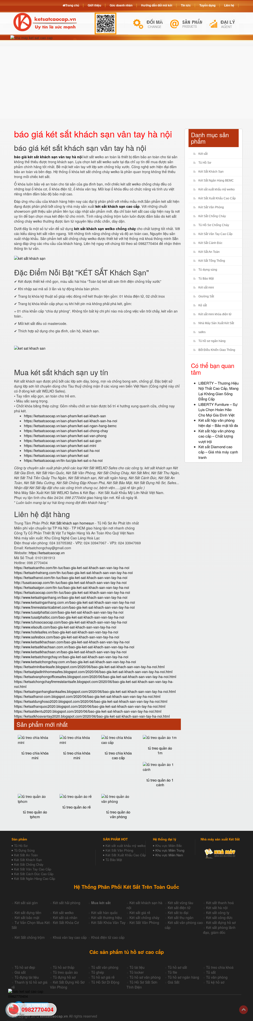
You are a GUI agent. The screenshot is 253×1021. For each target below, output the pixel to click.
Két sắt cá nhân (65, 917)
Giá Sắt (173, 982)
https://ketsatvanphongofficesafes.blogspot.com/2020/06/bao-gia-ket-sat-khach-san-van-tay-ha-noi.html (95, 676)
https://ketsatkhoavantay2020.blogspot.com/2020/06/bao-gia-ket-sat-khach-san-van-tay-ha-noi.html (92, 716)
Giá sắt (20, 972)
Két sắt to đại (178, 912)
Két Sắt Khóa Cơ (66, 922)
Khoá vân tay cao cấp (70, 937)
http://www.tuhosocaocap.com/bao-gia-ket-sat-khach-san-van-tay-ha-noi (70, 622)
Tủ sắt (211, 972)
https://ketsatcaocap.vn (47, 552)
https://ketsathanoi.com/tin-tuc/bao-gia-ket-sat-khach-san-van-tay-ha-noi (70, 577)
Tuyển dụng (207, 5)
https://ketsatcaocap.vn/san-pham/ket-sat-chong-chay (66, 430)
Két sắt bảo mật (27, 917)
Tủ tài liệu (137, 967)
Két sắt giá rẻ (139, 912)
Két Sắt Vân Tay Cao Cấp (215, 234)
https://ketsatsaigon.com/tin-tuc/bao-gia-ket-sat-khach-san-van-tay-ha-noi (71, 587)
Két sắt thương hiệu (106, 917)
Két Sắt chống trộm (30, 937)
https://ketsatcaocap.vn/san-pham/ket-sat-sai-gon (62, 440)
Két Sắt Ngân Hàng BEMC (216, 180)
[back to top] (243, 1009)
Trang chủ (72, 5)
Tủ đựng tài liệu (27, 977)
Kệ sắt (202, 305)
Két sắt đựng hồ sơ (221, 922)
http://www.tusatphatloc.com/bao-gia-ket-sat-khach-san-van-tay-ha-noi (69, 617)
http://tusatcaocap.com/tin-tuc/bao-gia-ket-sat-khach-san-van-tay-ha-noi (70, 582)
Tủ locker (136, 972)
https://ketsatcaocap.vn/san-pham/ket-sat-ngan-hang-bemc (70, 425)
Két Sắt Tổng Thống (211, 260)
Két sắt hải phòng (66, 902)
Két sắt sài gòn (26, 902)
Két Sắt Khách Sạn (211, 171)
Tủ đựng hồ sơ (64, 977)
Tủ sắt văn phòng (104, 967)
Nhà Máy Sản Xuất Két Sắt (216, 323)
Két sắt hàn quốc (104, 912)
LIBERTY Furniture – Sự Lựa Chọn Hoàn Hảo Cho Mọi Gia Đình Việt (217, 410)
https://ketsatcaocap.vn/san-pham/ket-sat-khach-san (65, 415)
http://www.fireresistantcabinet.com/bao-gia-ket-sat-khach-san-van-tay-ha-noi (74, 607)
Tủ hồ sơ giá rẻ (103, 977)
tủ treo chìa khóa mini (34, 755)
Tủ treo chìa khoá (219, 967)
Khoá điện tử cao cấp (108, 937)
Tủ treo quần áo (65, 972)
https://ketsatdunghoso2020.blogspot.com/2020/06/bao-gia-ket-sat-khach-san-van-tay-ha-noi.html (90, 701)
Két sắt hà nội (217, 907)
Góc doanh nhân (121, 5)
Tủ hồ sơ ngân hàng (212, 341)
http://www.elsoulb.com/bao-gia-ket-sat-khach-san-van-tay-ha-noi (65, 627)
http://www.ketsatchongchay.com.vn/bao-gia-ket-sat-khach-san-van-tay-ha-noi (75, 661)
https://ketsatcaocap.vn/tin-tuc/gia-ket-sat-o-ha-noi (63, 460)
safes (202, 332)
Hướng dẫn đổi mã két (156, 5)
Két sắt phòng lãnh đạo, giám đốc (219, 930)
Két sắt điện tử (179, 907)
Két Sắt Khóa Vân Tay (108, 922)
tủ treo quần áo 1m (160, 750)
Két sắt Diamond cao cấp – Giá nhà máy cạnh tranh (218, 452)
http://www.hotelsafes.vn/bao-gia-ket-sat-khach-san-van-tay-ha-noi (66, 631)
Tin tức (186, 5)
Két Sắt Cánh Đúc (210, 243)
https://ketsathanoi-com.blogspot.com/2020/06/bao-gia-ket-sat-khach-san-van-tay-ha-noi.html (87, 696)
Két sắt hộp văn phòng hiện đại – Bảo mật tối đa (218, 423)
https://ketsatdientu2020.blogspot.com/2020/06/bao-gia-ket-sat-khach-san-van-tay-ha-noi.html (87, 711)
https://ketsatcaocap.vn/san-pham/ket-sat (56, 455)
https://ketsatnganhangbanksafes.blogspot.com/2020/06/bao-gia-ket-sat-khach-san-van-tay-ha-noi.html (95, 691)
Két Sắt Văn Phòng (211, 207)
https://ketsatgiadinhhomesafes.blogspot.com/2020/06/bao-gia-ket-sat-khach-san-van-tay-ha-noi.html (93, 671)
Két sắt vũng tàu (180, 902)
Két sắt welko (63, 912)
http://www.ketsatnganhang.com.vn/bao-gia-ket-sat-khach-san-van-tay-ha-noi (74, 602)
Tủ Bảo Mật (206, 278)
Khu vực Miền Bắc (168, 845)
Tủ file (172, 972)
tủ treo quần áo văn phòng (118, 814)
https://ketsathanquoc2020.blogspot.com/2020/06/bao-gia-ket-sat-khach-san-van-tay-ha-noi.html (89, 706)
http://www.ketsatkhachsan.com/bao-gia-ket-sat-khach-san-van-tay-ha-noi (71, 641)
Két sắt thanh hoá (220, 902)
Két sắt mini (206, 287)
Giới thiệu (94, 5)
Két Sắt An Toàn (209, 252)
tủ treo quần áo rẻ (77, 807)
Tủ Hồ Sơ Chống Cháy (213, 225)
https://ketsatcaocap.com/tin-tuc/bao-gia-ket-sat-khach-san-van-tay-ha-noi (72, 592)
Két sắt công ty (217, 912)
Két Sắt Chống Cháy (212, 216)
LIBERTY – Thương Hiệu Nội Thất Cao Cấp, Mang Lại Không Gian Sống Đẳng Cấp (218, 390)
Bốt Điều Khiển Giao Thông (216, 350)
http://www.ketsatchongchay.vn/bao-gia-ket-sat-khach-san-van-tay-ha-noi (71, 656)
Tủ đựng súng (207, 269)
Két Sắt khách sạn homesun (72, 523)
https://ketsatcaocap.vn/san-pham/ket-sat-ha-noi (62, 450)
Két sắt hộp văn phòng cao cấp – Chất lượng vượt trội (216, 436)
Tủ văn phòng (217, 977)
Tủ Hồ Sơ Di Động (105, 982)
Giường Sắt (206, 296)
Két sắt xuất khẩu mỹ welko (216, 189)
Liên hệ (229, 5)
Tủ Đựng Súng (24, 850)
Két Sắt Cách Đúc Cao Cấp (33, 873)
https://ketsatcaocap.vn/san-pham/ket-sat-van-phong (65, 435)
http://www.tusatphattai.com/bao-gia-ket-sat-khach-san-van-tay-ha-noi (68, 612)
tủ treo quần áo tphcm (35, 814)
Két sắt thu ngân (180, 917)
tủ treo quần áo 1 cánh (160, 782)
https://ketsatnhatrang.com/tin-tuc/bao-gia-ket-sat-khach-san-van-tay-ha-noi (73, 572)
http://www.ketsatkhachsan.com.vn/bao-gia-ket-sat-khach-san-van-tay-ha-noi (74, 646)
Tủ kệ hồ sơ (215, 982)
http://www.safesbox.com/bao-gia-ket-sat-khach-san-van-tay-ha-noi (66, 636)
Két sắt (203, 154)
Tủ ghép (97, 972)
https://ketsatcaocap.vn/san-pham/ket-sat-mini (60, 445)
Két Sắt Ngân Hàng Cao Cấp (34, 878)
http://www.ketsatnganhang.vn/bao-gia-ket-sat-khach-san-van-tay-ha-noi (70, 597)
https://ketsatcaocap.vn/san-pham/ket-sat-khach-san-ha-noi (70, 420)
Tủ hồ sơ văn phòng (145, 977)
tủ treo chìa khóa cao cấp (118, 755)
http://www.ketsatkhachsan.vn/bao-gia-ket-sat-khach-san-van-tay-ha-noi (70, 651)
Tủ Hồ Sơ (204, 162)
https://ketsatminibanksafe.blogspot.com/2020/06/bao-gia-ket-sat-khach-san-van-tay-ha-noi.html (89, 666)
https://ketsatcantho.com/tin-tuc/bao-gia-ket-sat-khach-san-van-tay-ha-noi (71, 567)
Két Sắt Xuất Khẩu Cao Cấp (217, 198)
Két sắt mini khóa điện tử (215, 314)
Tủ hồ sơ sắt (177, 967)
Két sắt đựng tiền (28, 912)
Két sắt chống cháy (144, 917)
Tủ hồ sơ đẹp (25, 967)
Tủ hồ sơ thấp (63, 967)
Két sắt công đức (219, 917)
